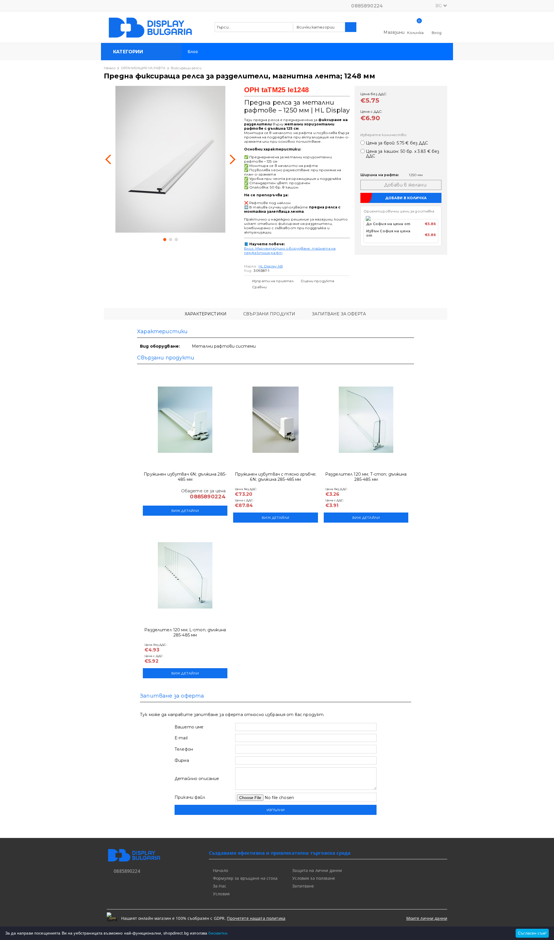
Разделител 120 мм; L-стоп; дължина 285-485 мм (185, 632)
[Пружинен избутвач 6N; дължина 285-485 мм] (185, 419)
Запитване (303, 886)
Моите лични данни (426, 918)
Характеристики (206, 314)
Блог (193, 51)
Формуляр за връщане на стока (245, 878)
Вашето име (189, 727)
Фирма (182, 760)
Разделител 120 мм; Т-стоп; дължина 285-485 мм (366, 477)
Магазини (394, 32)
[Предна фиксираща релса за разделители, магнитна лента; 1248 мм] (170, 159)
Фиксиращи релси (186, 68)
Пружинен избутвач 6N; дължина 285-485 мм (185, 477)
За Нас (219, 886)
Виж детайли (185, 510)
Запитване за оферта (339, 314)
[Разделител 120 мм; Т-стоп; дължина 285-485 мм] (366, 419)
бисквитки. (218, 933)
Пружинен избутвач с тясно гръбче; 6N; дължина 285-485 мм (276, 477)
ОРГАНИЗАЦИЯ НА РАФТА (143, 68)
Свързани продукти (269, 314)
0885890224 (367, 6)
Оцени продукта (317, 281)
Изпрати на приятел (273, 281)
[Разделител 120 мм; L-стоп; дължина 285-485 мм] (185, 575)
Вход (437, 32)
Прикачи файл (190, 797)
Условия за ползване (313, 878)
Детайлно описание (197, 778)
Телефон (184, 749)
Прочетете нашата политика (256, 918)
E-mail (181, 738)
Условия (221, 893)
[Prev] (110, 159)
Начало (109, 68)
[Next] (230, 159)
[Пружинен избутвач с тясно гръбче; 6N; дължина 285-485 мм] (275, 419)
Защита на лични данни (317, 870)
